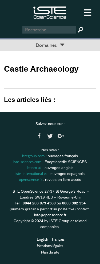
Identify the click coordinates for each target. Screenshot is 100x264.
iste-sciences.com (27, 161)
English (42, 239)
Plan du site (50, 252)
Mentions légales (50, 245)
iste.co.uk (34, 167)
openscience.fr (30, 179)
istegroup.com (33, 155)
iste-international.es (31, 173)
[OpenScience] (50, 12)
